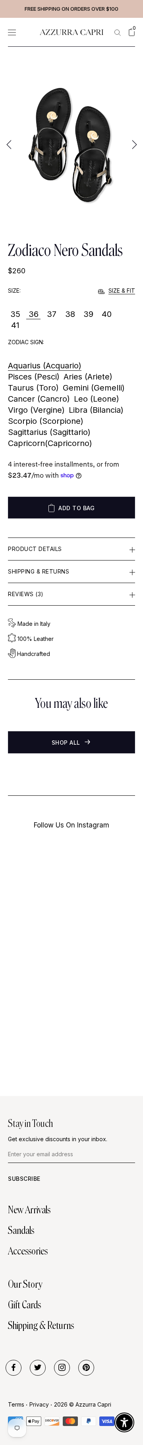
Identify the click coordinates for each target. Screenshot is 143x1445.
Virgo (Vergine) (36, 410)
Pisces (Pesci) (34, 376)
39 (88, 314)
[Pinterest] (86, 1368)
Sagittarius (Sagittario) (49, 432)
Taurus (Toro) (33, 388)
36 (34, 314)
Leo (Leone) (96, 399)
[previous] (10, 144)
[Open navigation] (12, 32)
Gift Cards (24, 1305)
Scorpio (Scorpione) (45, 421)
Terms (16, 1404)
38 (70, 314)
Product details (35, 548)
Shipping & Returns (38, 571)
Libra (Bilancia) (96, 410)
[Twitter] (38, 1368)
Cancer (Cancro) (39, 399)
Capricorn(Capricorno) (50, 443)
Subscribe (24, 1178)
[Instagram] (62, 1368)
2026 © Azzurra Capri (82, 1404)
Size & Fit (121, 291)
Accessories (28, 1251)
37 (51, 314)
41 (15, 325)
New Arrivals (29, 1210)
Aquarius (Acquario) (44, 365)
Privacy (39, 1404)
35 (15, 314)
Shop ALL (67, 742)
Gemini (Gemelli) (94, 388)
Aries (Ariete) (88, 376)
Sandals (21, 1230)
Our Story (25, 1284)
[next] (133, 144)
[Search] (117, 32)
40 (107, 314)
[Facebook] (13, 1368)
